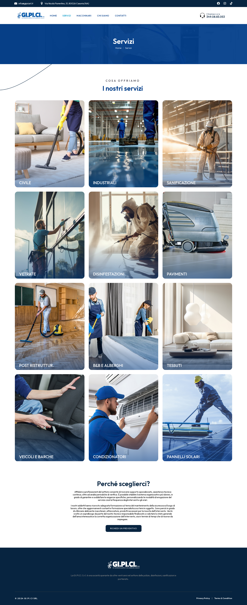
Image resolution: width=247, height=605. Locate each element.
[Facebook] (218, 3)
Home (118, 48)
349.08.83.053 (215, 16)
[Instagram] (224, 3)
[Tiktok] (231, 3)
